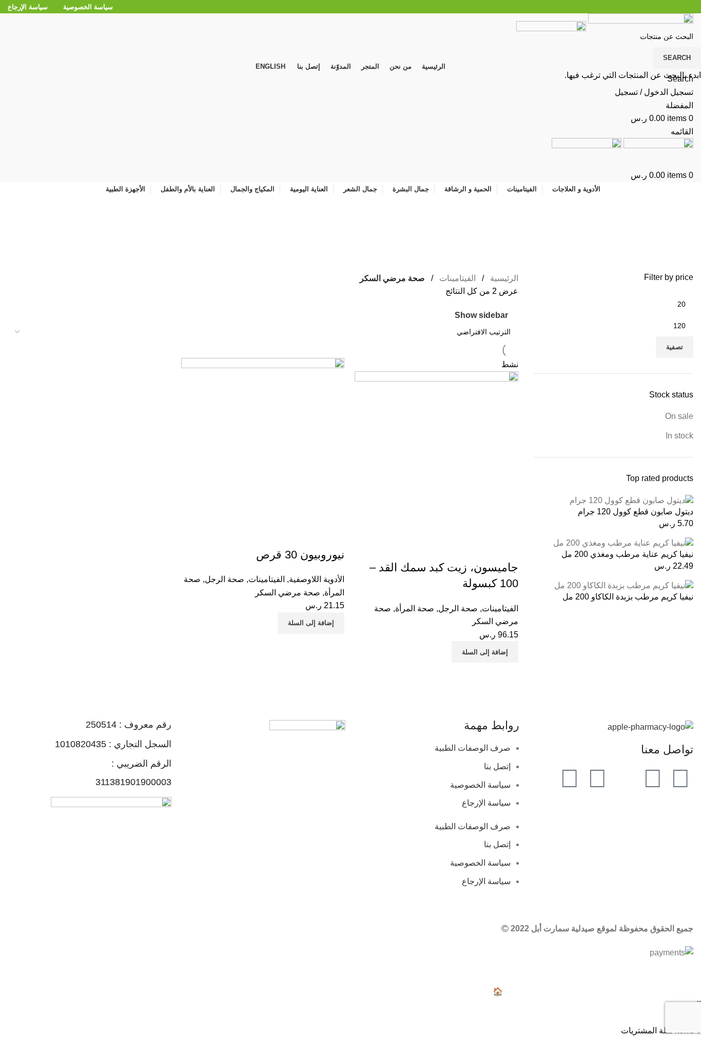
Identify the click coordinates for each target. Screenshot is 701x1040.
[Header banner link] (350, 520)
